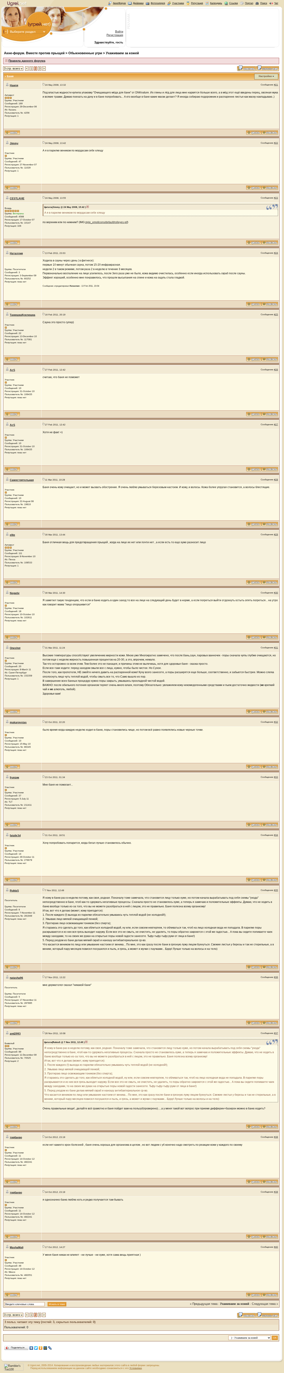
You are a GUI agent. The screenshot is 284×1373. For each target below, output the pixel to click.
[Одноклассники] (40, 1348)
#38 (276, 1137)
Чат (276, 3)
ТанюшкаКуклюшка (22, 315)
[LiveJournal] (50, 1348)
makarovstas (18, 722)
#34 (276, 835)
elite (12, 535)
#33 (276, 777)
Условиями (135, 1368)
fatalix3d (15, 835)
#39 (276, 1192)
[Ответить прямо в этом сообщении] (269, 133)
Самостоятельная (22, 480)
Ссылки (233, 3)
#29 (276, 534)
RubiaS (14, 890)
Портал (249, 3)
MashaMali (16, 1247)
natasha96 (16, 977)
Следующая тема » (265, 1303)
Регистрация (114, 35)
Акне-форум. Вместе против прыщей (34, 53)
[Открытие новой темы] (267, 70)
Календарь (216, 3)
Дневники (138, 3)
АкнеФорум (119, 3)
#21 (276, 84)
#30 (276, 592)
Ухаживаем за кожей (122, 53)
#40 (276, 1247)
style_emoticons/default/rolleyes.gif (106, 222)
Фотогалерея (158, 3)
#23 (276, 198)
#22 (276, 143)
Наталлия (16, 253)
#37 (276, 1033)
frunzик (14, 777)
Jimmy (14, 143)
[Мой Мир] (45, 1348)
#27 (276, 424)
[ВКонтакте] (31, 1348)
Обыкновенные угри (85, 53)
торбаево (16, 1137)
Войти (119, 31)
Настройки (265, 76)
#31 (276, 647)
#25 (276, 314)
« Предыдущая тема (203, 1303)
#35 (276, 890)
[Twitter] (36, 1348)
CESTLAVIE (17, 198)
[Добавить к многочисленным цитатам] (253, 133)
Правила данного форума (26, 60)
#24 (276, 253)
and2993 (15, 1033)
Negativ (15, 593)
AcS (12, 370)
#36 (276, 977)
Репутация (197, 3)
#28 (276, 479)
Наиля (14, 85)
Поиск (263, 3)
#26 (276, 369)
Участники (178, 3)
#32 (276, 722)
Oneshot (15, 648)
